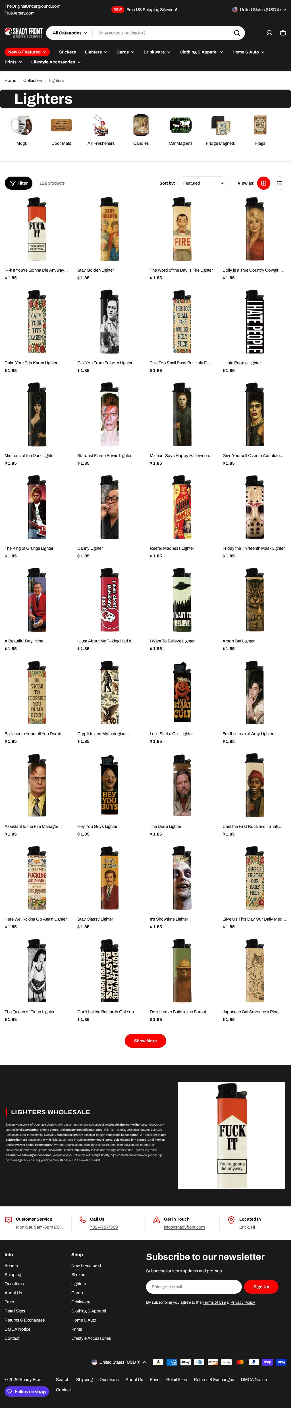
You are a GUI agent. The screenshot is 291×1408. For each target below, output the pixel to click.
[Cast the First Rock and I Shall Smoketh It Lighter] (255, 785)
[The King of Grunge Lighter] (37, 507)
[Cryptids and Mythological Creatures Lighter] (109, 692)
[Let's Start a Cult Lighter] (182, 692)
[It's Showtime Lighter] (182, 878)
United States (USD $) (260, 9)
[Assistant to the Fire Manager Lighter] (37, 785)
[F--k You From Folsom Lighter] (109, 322)
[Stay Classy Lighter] (109, 878)
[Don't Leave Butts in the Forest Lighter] (182, 970)
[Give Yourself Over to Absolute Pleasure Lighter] (255, 414)
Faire (154, 1379)
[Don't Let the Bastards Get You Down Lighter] (109, 970)
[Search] (237, 33)
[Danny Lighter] (109, 507)
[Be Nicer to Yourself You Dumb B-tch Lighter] (37, 692)
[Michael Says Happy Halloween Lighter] (182, 414)
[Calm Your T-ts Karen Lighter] (37, 322)
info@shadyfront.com (184, 1227)
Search (62, 1379)
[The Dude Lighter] (182, 785)
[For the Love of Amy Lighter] (255, 692)
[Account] (269, 33)
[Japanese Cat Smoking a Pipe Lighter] (255, 970)
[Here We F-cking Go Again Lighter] (37, 878)
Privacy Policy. (242, 1302)
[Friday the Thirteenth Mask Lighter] (255, 507)
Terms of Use (214, 1302)
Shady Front (31, 1379)
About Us (134, 1379)
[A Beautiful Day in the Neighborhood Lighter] (37, 600)
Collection (32, 80)
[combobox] (145, 33)
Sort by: (167, 183)
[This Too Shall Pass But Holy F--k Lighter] (182, 322)
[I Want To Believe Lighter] (182, 600)
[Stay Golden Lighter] (109, 229)
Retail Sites (176, 1379)
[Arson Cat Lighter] (255, 600)
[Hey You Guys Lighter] (109, 785)
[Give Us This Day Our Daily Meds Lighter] (255, 878)
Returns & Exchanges (214, 1379)
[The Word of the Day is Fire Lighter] (182, 229)
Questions (109, 1379)
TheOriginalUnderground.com (33, 6)
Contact (63, 1390)
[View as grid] (264, 183)
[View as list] (279, 183)
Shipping (84, 1379)
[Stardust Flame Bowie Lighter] (109, 414)
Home (10, 80)
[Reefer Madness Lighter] (182, 507)
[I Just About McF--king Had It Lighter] (109, 600)
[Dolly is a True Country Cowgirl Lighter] (255, 229)
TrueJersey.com (20, 13)
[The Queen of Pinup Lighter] (37, 970)
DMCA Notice (254, 1379)
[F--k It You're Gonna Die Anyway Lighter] (37, 229)
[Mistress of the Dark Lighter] (37, 414)
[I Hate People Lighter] (255, 322)
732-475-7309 (104, 1227)
